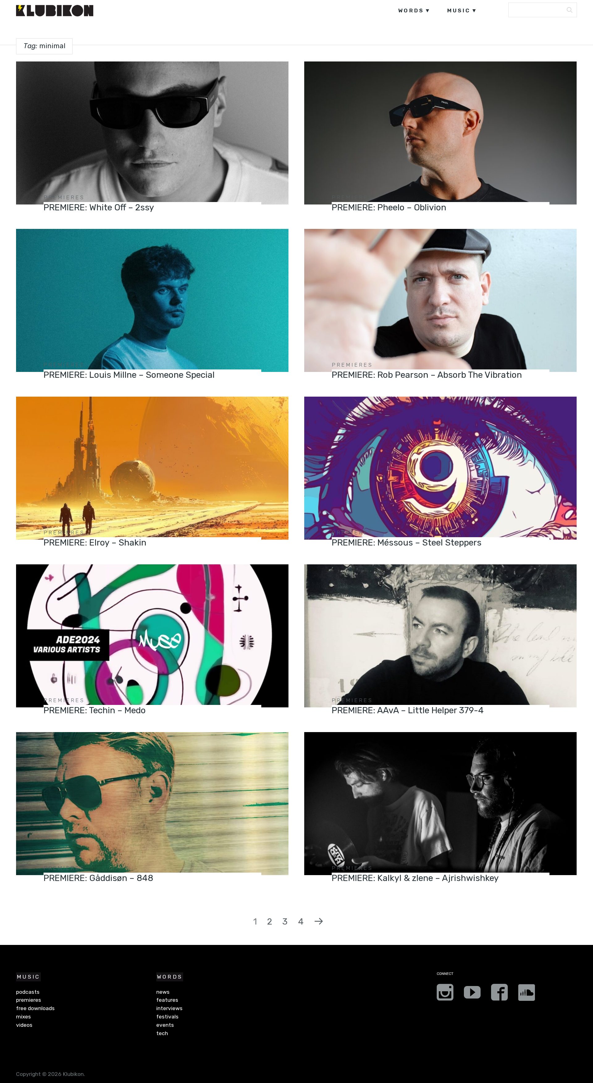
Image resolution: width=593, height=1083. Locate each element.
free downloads (35, 1008)
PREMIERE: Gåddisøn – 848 (98, 878)
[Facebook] (499, 994)
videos (24, 1025)
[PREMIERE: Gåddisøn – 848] (152, 803)
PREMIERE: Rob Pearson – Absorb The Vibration (427, 375)
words (411, 10)
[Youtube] (472, 994)
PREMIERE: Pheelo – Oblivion (389, 207)
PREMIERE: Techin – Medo (95, 710)
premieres (64, 197)
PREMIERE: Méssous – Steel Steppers (407, 542)
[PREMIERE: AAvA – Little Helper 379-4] (440, 635)
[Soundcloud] (526, 994)
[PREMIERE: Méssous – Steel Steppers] (440, 468)
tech (162, 1033)
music (459, 10)
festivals (167, 1016)
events (165, 1025)
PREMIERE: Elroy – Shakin (95, 542)
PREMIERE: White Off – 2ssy (99, 207)
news (163, 992)
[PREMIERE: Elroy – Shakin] (152, 468)
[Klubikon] (54, 10)
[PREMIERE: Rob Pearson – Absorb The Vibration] (440, 300)
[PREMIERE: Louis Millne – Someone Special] (152, 300)
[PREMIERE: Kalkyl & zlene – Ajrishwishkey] (440, 803)
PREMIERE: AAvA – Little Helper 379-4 (408, 710)
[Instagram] (445, 994)
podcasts (28, 992)
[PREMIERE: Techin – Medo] (152, 635)
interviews (169, 1008)
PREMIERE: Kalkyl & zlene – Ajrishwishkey (415, 878)
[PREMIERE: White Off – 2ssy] (152, 132)
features (167, 1000)
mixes (23, 1016)
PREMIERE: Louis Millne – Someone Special (129, 375)
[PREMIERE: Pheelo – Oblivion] (440, 132)
